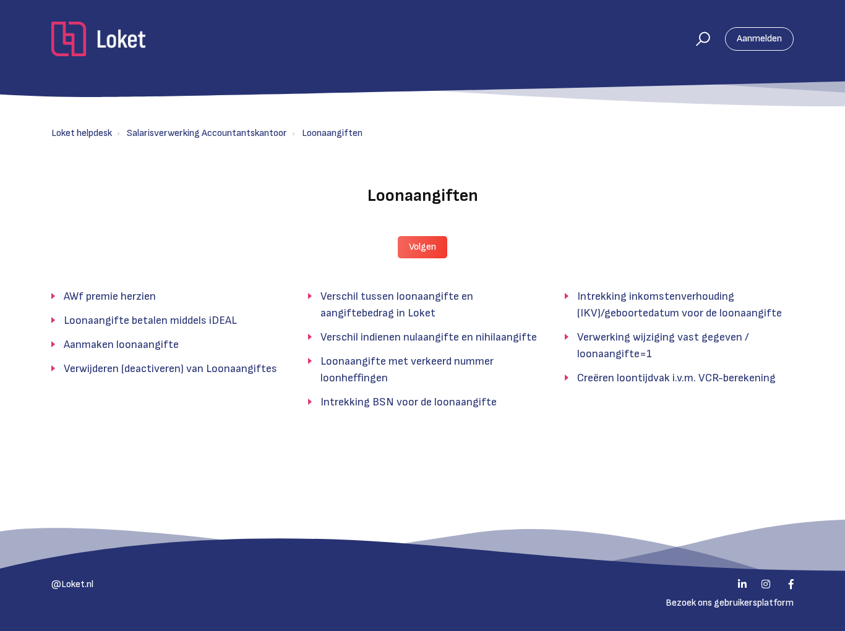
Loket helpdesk (81, 133)
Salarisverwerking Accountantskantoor (207, 133)
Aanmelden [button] (759, 38)
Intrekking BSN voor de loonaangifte (408, 402)
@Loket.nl (72, 584)
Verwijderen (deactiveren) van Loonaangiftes (170, 368)
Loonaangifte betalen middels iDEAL (150, 320)
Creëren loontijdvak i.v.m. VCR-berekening (676, 377)
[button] (697, 39)
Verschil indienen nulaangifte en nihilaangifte (428, 337)
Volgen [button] (422, 247)
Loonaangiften (332, 133)
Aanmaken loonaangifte (121, 344)
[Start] (98, 39)
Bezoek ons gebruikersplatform (730, 603)
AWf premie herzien (110, 296)
